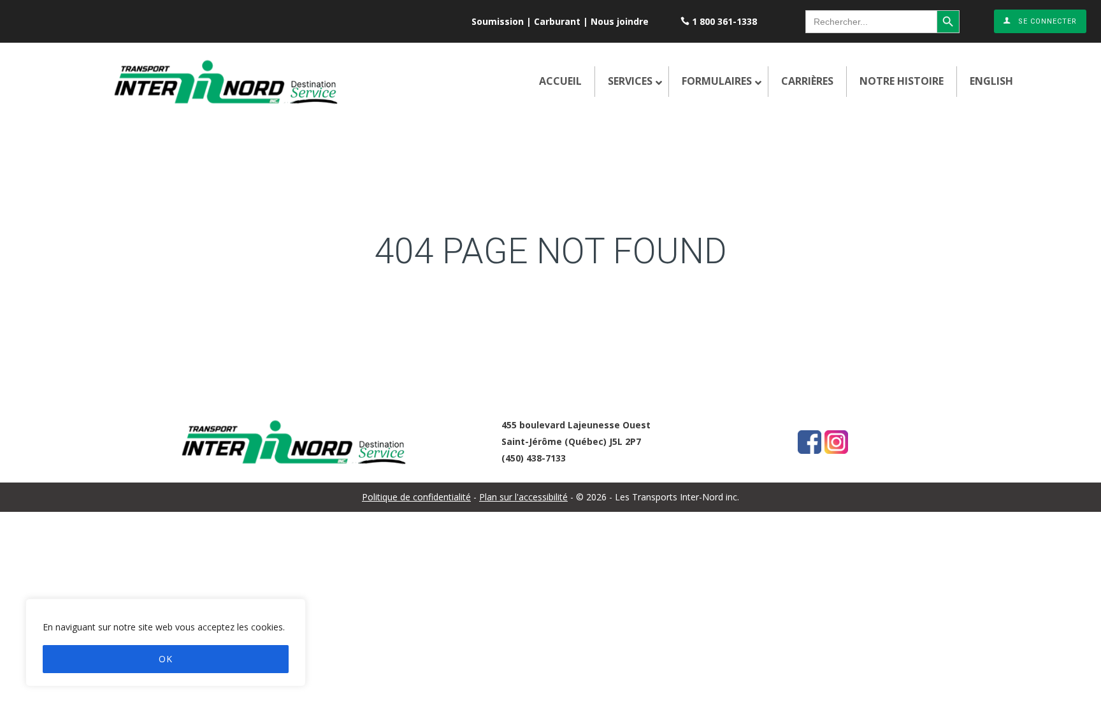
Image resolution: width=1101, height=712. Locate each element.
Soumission (497, 21)
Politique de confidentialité (416, 497)
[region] (165, 643)
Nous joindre (620, 21)
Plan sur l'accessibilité (523, 497)
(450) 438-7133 (533, 458)
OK (166, 659)
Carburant (557, 21)
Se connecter (1047, 21)
